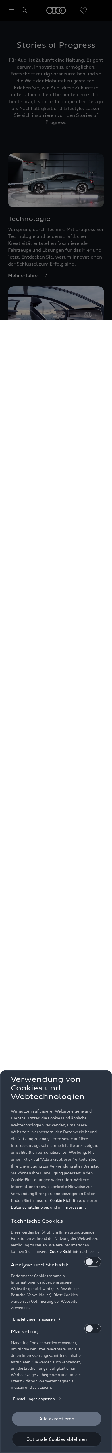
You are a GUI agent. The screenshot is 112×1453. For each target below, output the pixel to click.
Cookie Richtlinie (65, 1200)
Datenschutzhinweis (30, 1207)
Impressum (74, 1207)
